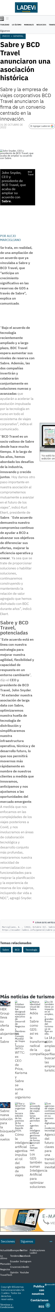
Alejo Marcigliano (10, 238)
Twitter (24, 1250)
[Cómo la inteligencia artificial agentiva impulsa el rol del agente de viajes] (20, 1117)
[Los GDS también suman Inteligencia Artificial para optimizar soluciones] (35, 1126)
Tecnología (31, 949)
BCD (17, 949)
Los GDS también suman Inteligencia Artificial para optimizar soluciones (38, 1170)
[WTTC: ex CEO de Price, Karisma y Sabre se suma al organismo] (20, 1025)
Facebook (25, 1255)
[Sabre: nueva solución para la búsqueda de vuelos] (5, 1105)
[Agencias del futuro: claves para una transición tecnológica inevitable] (50, 1117)
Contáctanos (39, 1300)
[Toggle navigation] (6, 18)
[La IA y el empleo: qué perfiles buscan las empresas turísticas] (50, 1018)
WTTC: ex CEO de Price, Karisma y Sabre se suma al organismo (23, 1074)
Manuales (29, 24)
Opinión (14, 1272)
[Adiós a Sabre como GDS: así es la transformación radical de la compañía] (35, 1005)
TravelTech (6, 1274)
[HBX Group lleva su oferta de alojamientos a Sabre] (5, 1003)
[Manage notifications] (47, 1305)
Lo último (16, 24)
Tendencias (16, 1255)
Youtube (24, 1272)
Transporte (16, 1250)
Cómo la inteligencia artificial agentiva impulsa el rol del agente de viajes (23, 1154)
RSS (41, 1306)
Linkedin (24, 1266)
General (18, 35)
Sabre (5, 949)
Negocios (41, 24)
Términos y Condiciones (7, 1306)
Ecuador (14, 1261)
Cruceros (15, 1266)
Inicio (6, 35)
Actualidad (6, 1250)
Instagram (25, 1261)
